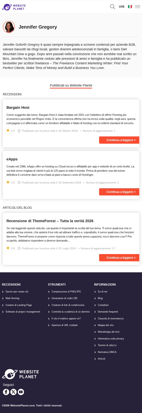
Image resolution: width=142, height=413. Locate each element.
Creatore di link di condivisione (68, 305)
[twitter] (13, 392)
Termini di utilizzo (107, 345)
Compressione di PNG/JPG (66, 291)
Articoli (101, 358)
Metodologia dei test (108, 331)
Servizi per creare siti (17, 291)
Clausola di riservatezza (111, 318)
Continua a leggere (119, 140)
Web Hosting (12, 298)
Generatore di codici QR (64, 298)
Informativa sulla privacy (111, 338)
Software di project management (23, 311)
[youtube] (21, 392)
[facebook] (6, 392)
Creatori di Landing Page (19, 305)
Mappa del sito (106, 325)
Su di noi (102, 291)
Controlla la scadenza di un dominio (71, 311)
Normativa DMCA (107, 352)
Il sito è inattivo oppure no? (66, 318)
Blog (100, 298)
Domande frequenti (108, 311)
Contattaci (103, 305)
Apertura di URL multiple (65, 325)
